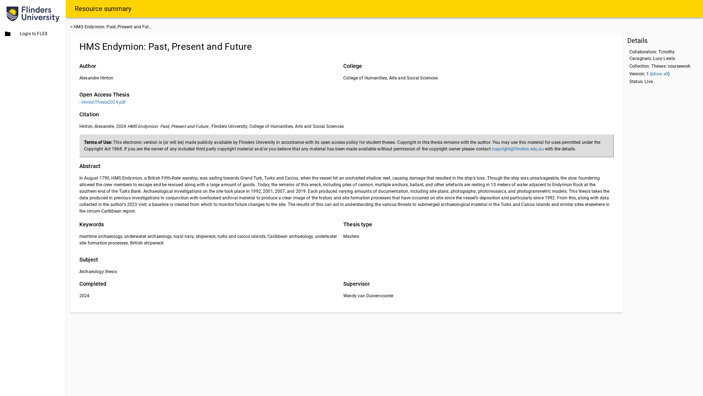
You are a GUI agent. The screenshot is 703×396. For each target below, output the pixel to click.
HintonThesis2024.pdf (104, 102)
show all (660, 73)
